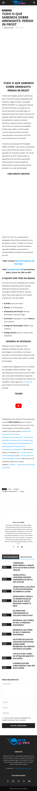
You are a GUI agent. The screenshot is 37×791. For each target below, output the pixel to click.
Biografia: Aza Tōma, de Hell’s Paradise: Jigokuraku (23, 632)
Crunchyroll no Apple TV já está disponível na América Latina (24, 589)
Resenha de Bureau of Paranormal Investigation (16, 434)
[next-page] (6, 673)
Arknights (16, 489)
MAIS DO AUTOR (26, 557)
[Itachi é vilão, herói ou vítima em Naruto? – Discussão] (7, 656)
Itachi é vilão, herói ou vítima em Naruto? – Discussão (24, 656)
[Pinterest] (19, 781)
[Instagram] (18, 547)
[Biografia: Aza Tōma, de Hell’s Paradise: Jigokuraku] (7, 632)
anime (9, 489)
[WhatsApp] (13, 500)
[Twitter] (8, 500)
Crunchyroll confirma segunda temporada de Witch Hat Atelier (23, 578)
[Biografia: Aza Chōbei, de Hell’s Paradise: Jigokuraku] (7, 622)
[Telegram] (18, 500)
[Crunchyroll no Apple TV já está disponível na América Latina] (7, 589)
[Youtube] (29, 781)
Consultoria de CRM (15, 269)
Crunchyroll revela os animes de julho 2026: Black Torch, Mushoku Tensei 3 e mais (23, 601)
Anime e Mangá (11, 7)
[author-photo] (18, 519)
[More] (22, 500)
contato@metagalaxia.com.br (22, 768)
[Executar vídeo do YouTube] (18, 406)
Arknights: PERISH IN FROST (10, 491)
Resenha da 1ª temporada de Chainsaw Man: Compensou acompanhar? (18, 446)
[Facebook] (4, 500)
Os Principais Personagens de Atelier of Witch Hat (23, 613)
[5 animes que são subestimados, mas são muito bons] (7, 665)
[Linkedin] (22, 547)
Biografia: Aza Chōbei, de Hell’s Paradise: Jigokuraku (23, 622)
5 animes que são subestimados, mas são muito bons (24, 665)
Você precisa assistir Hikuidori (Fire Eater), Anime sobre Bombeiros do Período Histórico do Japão (24, 644)
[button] (3, 2)
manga (22, 491)
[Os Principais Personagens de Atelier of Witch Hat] (7, 613)
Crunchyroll (27, 382)
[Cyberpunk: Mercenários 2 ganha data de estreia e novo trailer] (7, 565)
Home (3, 7)
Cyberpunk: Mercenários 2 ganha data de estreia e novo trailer (24, 566)
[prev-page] (3, 673)
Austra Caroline (9, 27)
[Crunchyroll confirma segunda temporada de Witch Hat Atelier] (7, 577)
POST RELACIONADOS (10, 557)
